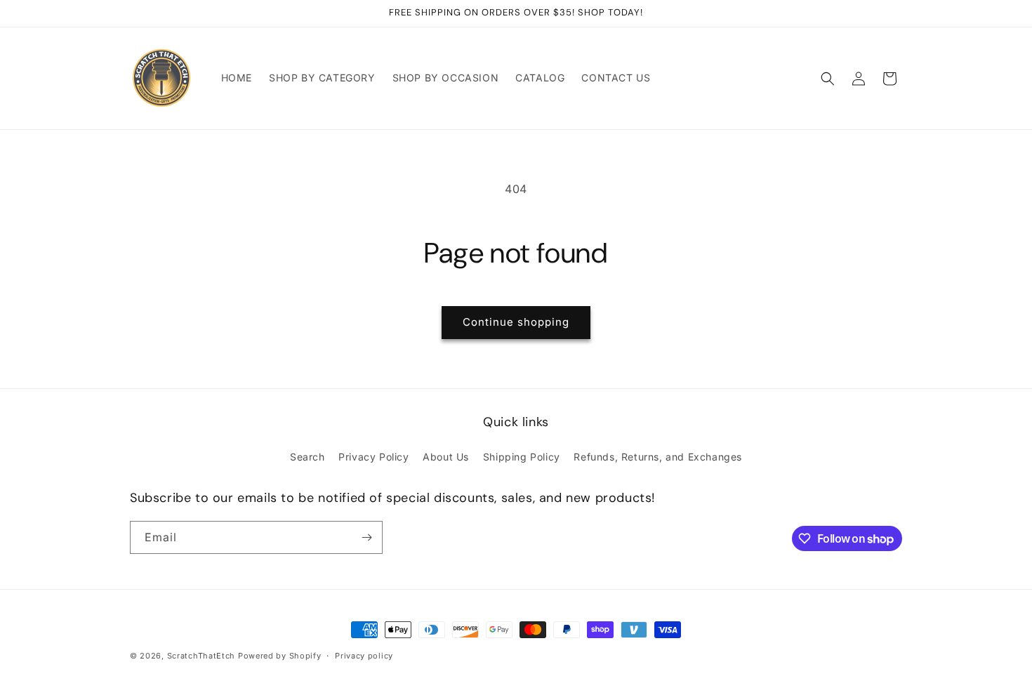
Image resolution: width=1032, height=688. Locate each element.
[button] (827, 78)
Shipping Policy (521, 457)
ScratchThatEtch (201, 656)
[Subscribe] (366, 537)
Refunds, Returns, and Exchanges (658, 457)
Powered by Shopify (280, 656)
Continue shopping (516, 322)
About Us (446, 457)
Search (307, 457)
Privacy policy (364, 656)
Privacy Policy (373, 457)
